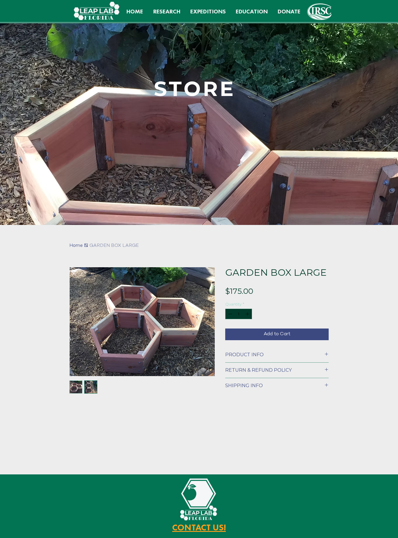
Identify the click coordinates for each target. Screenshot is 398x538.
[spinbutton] (238, 314)
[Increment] (247, 314)
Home (76, 246)
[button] (252, 11)
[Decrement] (229, 314)
